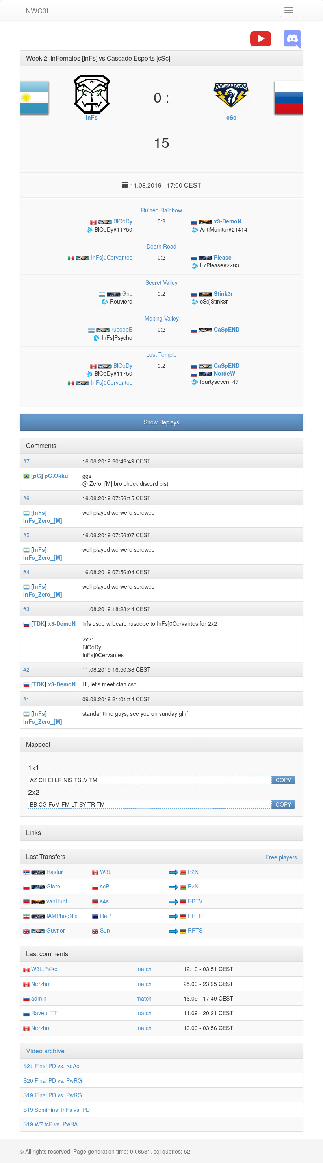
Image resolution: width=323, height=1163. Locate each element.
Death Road (161, 246)
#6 (26, 498)
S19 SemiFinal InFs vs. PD (56, 1109)
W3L (104, 871)
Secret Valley (161, 282)
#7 (26, 461)
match (144, 969)
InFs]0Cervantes (110, 257)
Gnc (126, 293)
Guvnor (55, 930)
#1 (26, 699)
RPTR (194, 916)
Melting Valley (162, 318)
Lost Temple (161, 354)
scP (103, 886)
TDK (39, 623)
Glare (53, 886)
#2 (26, 669)
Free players (281, 857)
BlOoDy (122, 221)
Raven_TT (44, 1013)
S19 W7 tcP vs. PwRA (50, 1124)
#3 (26, 609)
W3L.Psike (44, 969)
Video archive (45, 1050)
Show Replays (161, 422)
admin (38, 998)
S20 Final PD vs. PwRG (52, 1080)
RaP (104, 916)
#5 (26, 535)
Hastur (54, 871)
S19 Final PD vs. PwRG (52, 1095)
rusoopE (121, 329)
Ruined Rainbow (161, 210)
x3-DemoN (62, 623)
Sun (104, 930)
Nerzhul (40, 984)
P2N (192, 871)
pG (37, 475)
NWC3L (38, 10)
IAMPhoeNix (61, 916)
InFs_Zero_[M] (42, 520)
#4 (26, 572)
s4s (103, 901)
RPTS (194, 930)
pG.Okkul (57, 475)
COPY (283, 780)
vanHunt (56, 901)
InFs (39, 512)
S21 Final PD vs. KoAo (51, 1066)
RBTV (194, 901)
